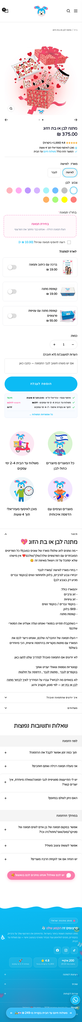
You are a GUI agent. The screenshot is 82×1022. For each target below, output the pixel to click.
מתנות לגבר (50, 672)
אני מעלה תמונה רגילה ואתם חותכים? (54, 766)
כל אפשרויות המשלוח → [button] (41, 414)
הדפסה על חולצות (29, 672)
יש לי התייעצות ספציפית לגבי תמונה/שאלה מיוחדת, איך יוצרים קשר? (43, 782)
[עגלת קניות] (6, 11)
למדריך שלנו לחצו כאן (28, 657)
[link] (65, 950)
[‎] (13, 267)
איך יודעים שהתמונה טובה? (62, 697)
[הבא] (6, 119)
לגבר (54, 172)
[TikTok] (74, 950)
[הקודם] (75, 119)
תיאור (74, 534)
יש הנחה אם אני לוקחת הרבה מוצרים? (54, 859)
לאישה (70, 172)
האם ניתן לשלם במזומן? (62, 798)
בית (75, 30)
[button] (41, 384)
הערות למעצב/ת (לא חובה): (60, 354)
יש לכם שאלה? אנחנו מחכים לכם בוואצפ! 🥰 (37, 875)
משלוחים (72, 708)
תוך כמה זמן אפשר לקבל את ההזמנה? (53, 752)
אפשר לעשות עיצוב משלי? (61, 845)
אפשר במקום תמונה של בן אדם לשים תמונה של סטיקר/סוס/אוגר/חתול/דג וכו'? (47, 829)
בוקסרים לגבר (68, 672)
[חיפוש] (68, 11)
